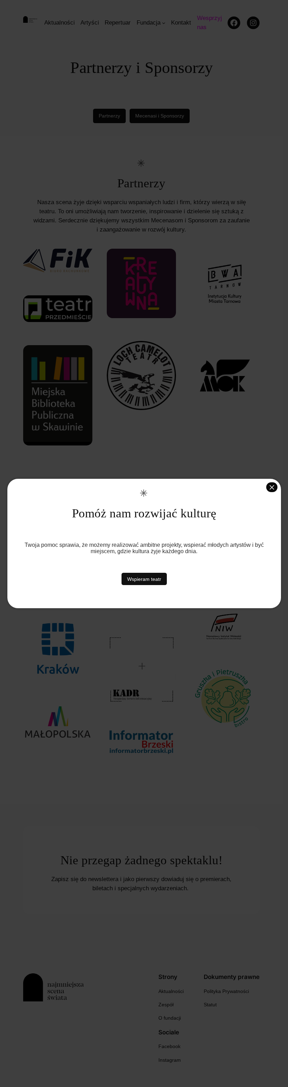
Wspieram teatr (144, 579)
